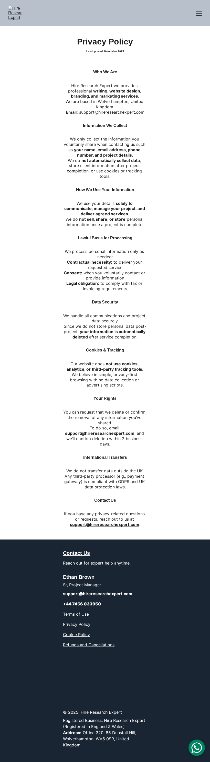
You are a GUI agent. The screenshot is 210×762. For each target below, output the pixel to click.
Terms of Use (76, 614)
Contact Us (76, 553)
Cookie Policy (76, 634)
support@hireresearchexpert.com (111, 112)
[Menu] (199, 13)
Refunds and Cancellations (88, 644)
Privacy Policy (76, 624)
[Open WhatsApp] (196, 748)
